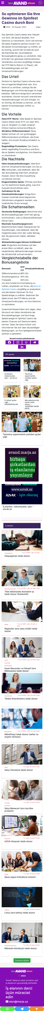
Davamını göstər (22, 960)
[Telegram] (34, 342)
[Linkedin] (22, 347)
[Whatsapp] (26, 342)
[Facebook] (9, 342)
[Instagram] (18, 342)
